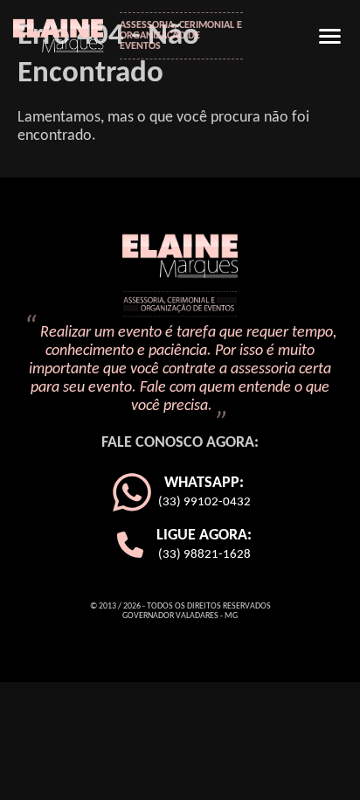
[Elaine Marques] (180, 276)
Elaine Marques (64, 34)
